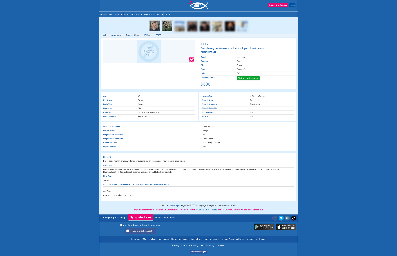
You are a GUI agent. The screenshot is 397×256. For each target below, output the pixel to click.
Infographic (252, 239)
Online (137, 14)
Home (133, 239)
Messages (104, 14)
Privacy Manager (198, 252)
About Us (141, 239)
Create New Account (278, 5)
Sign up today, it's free (140, 217)
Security (263, 239)
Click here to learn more (248, 78)
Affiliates (240, 239)
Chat (166, 14)
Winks (111, 14)
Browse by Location (180, 239)
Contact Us (196, 239)
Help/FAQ (152, 239)
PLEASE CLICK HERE (207, 210)
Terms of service (211, 239)
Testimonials (164, 239)
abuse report (175, 205)
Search (146, 14)
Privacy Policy (227, 239)
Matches (119, 14)
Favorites (157, 14)
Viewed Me (128, 14)
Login (292, 5)
